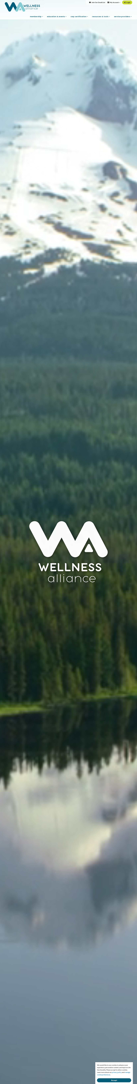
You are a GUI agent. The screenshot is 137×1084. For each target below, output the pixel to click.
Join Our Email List (98, 2)
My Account (114, 2)
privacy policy (117, 1072)
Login (128, 2)
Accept (114, 1080)
